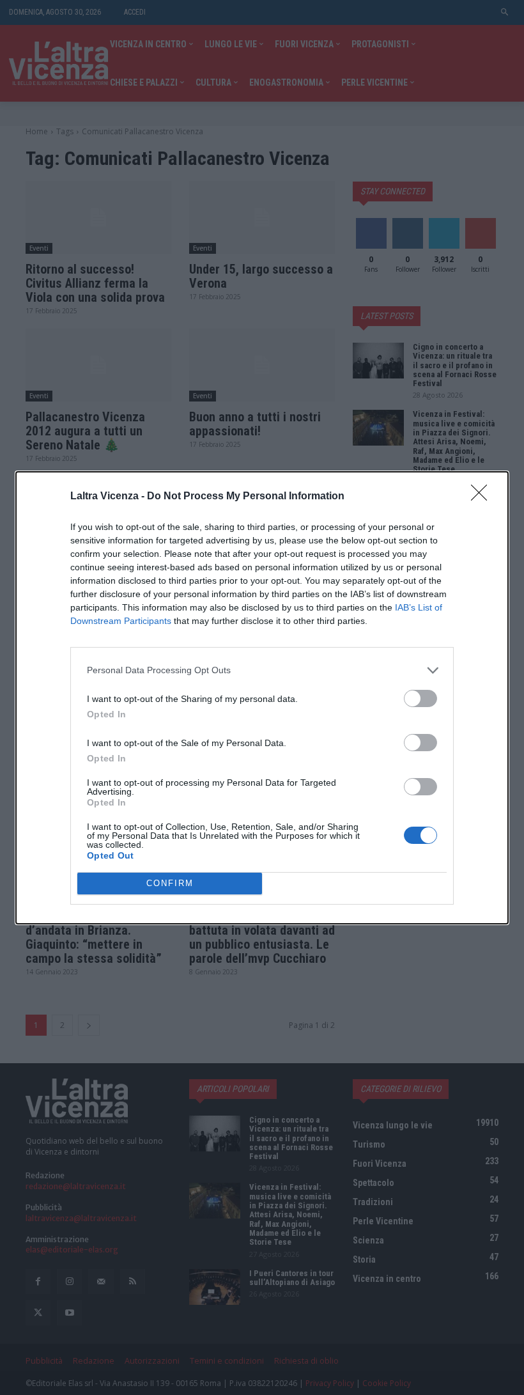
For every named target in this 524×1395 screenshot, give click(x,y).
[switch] (420, 698)
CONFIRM (170, 883)
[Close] (483, 497)
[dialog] (262, 698)
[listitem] (262, 670)
